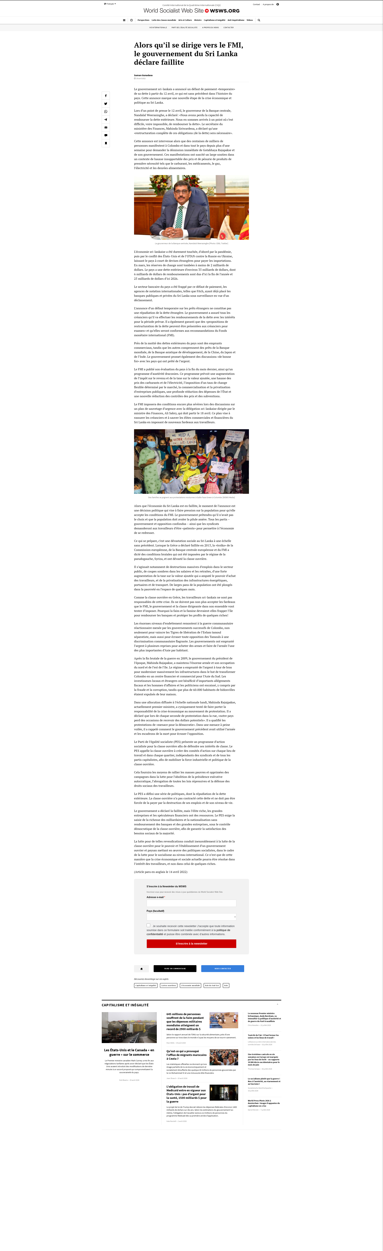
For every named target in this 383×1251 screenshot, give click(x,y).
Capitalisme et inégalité (146, 985)
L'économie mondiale (190, 985)
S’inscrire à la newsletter (191, 943)
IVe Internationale (158, 27)
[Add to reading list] (106, 143)
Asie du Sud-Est (212, 985)
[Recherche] (259, 21)
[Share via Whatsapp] (106, 111)
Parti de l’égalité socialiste (184, 27)
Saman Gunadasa (143, 75)
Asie (226, 985)
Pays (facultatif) (155, 911)
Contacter (229, 27)
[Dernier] (131, 21)
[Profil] (277, 4)
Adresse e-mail (155, 897)
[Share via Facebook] (106, 96)
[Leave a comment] (106, 135)
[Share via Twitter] (106, 103)
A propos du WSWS (210, 27)
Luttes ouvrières (168, 985)
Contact (256, 4)
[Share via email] (106, 127)
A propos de (268, 4)
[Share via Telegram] (106, 119)
